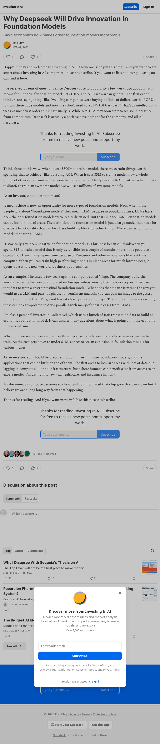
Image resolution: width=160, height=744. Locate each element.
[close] (120, 593)
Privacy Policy (111, 669)
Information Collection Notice (78, 669)
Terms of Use (100, 665)
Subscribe (80, 656)
